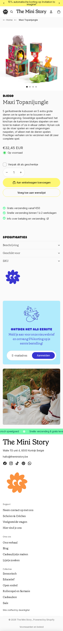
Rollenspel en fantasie (16, 591)
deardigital (24, 610)
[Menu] (5, 11)
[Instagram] (11, 463)
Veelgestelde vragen (15, 522)
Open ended (10, 585)
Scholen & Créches (14, 516)
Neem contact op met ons (18, 510)
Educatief (8, 579)
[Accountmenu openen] (51, 12)
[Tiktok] (17, 463)
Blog (5, 548)
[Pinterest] (23, 463)
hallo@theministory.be (15, 456)
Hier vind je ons (12, 528)
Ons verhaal (10, 542)
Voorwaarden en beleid (32, 627)
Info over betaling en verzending (26, 218)
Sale (5, 603)
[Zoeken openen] (11, 12)
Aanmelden (43, 355)
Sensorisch (10, 573)
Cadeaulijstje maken (15, 554)
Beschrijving (11, 245)
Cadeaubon (10, 597)
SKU (6, 261)
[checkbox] (20, 164)
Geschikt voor (11, 253)
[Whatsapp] (29, 463)
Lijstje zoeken (11, 560)
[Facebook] (5, 463)
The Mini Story (24, 619)
